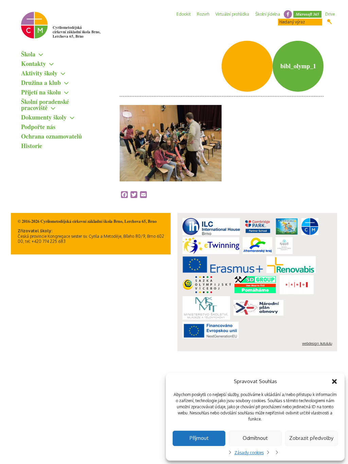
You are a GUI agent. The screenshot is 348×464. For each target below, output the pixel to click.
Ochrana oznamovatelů (51, 136)
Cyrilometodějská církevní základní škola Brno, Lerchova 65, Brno (77, 32)
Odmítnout (255, 438)
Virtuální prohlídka (232, 14)
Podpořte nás (38, 126)
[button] (334, 381)
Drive (330, 14)
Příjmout (199, 438)
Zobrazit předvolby (311, 438)
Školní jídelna (267, 14)
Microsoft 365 (307, 14)
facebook (288, 14)
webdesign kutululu (317, 343)
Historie (31, 145)
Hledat (329, 21)
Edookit (183, 14)
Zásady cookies (249, 452)
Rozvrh (203, 14)
